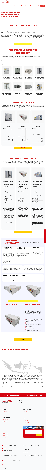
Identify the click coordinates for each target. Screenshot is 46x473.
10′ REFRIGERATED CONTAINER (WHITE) (39, 78)
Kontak (35, 5)
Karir (24, 418)
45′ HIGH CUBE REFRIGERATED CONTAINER (28, 93)
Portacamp (4, 437)
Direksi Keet (4, 429)
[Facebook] (18, 401)
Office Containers (5, 435)
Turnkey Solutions (26, 422)
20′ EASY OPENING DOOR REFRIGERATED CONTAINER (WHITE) (7, 93)
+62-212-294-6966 (7, 448)
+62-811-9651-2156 (7, 457)
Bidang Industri (4, 421)
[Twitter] (20, 401)
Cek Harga (23, 147)
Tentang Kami (25, 411)
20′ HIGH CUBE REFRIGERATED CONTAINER (6, 78)
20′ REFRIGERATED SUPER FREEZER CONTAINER (39, 93)
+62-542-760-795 (28, 457)
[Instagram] (20, 403)
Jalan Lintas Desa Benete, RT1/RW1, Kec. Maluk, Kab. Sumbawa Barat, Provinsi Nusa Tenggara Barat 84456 (12, 462)
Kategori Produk (5, 419)
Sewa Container (4, 413)
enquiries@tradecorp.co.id (8, 450)
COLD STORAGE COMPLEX (17, 93)
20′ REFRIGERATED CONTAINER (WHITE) (17, 78)
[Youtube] (22, 401)
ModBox (3, 431)
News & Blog (25, 416)
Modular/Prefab (23, 5)
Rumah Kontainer (5, 440)
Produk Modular (5, 433)
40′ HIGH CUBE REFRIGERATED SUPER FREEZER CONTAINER (28, 78)
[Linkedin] (18, 403)
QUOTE (42, 5)
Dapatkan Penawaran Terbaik (44, 236)
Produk (11, 5)
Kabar (24, 424)
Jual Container (4, 411)
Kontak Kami (25, 420)
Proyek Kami (25, 413)
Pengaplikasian (30, 5)
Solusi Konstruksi (17, 5)
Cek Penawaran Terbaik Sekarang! (23, 43)
